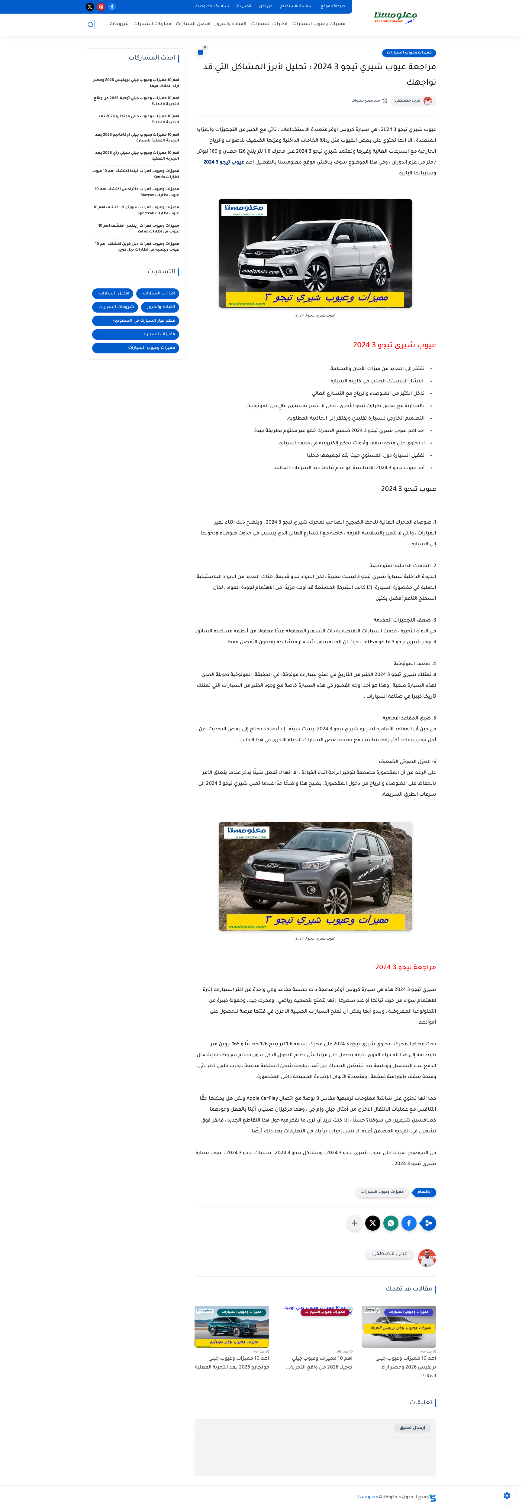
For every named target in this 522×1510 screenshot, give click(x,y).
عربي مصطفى (407, 101)
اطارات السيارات (269, 24)
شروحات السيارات (116, 307)
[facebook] (112, 7)
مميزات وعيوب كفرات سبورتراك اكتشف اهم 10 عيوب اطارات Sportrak (136, 211)
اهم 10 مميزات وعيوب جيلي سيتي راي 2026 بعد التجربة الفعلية (137, 156)
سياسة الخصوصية (212, 7)
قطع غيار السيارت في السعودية (144, 321)
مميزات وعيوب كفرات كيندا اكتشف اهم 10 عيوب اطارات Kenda (135, 174)
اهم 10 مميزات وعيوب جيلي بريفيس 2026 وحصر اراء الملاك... (405, 1367)
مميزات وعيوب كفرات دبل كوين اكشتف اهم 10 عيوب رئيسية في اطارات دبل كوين (137, 247)
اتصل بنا (244, 7)
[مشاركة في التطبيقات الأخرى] (354, 1223)
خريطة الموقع (333, 7)
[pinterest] (101, 7)
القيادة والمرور (230, 24)
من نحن (265, 7)
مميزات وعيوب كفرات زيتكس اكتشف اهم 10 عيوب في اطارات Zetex (138, 229)
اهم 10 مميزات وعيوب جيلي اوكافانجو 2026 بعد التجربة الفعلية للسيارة (137, 138)
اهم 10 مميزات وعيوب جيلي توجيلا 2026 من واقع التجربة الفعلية (136, 101)
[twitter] (90, 7)
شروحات (119, 24)
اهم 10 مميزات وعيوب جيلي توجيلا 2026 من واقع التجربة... (319, 1363)
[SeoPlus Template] (432, 1498)
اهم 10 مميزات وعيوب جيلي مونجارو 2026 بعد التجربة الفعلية (232, 1363)
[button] (409, 1223)
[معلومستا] (395, 17)
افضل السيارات (193, 24)
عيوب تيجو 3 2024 (224, 162)
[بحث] (90, 24)
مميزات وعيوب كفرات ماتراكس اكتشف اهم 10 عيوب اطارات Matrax (137, 192)
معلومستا (367, 1497)
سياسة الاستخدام (296, 7)
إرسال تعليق (412, 1428)
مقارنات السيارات (152, 24)
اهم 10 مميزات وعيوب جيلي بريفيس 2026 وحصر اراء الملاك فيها (136, 83)
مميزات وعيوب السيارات (319, 24)
